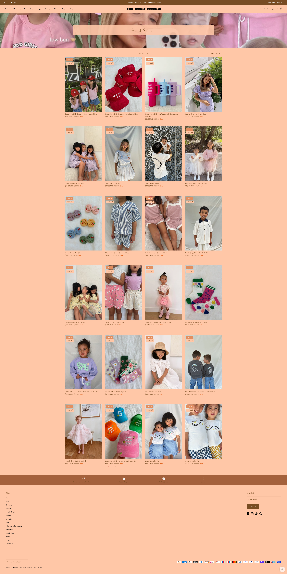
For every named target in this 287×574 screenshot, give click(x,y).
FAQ (7, 501)
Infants (47, 9)
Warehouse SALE (19, 9)
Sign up (253, 506)
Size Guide (10, 533)
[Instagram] (8, 2)
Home (6, 9)
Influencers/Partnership (14, 526)
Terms (8, 536)
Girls (31, 9)
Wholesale (9, 529)
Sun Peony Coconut (16, 567)
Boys (39, 9)
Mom (56, 9)
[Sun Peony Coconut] (143, 9)
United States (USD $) (274, 2)
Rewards (9, 519)
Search (8, 498)
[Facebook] (5, 2)
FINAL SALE (10, 512)
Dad (63, 9)
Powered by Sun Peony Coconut (32, 567)
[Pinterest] (15, 2)
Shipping (9, 508)
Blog (71, 9)
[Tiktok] (12, 2)
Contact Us (9, 543)
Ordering (9, 505)
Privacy (8, 540)
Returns (8, 515)
